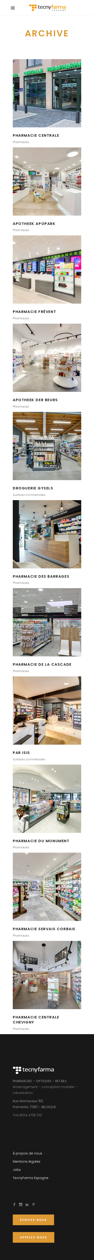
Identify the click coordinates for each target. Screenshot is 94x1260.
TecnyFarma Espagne (30, 1178)
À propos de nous (27, 1153)
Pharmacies (21, 142)
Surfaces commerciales (29, 495)
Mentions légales (26, 1161)
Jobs (17, 1169)
